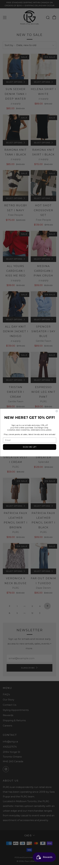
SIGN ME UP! (29, 447)
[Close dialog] (56, 411)
